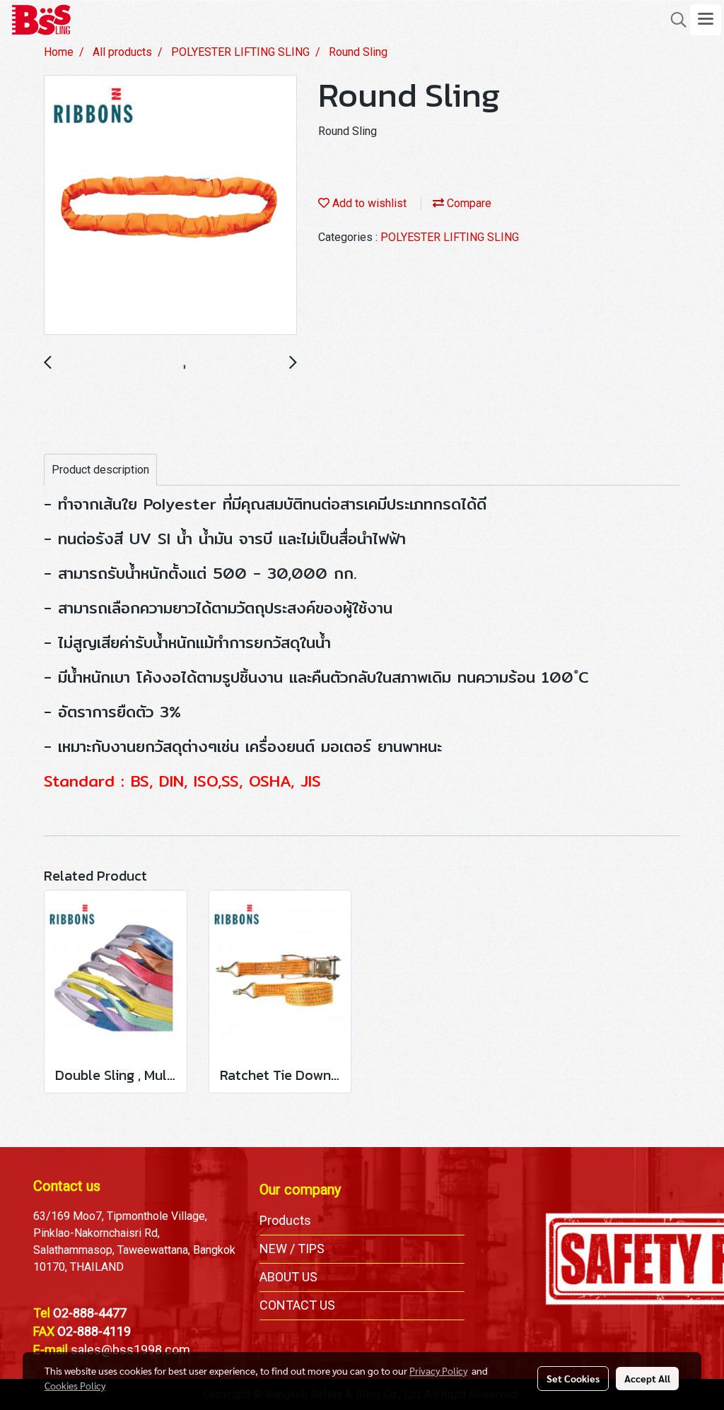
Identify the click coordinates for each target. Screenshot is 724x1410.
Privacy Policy (438, 1370)
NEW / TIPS (292, 1248)
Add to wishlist (368, 203)
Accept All (647, 1378)
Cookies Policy (75, 1385)
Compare (467, 203)
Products (285, 1220)
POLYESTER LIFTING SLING (449, 237)
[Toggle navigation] (705, 19)
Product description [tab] (100, 469)
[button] (674, 20)
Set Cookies (573, 1378)
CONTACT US (297, 1305)
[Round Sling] (170, 206)
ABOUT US (288, 1276)
